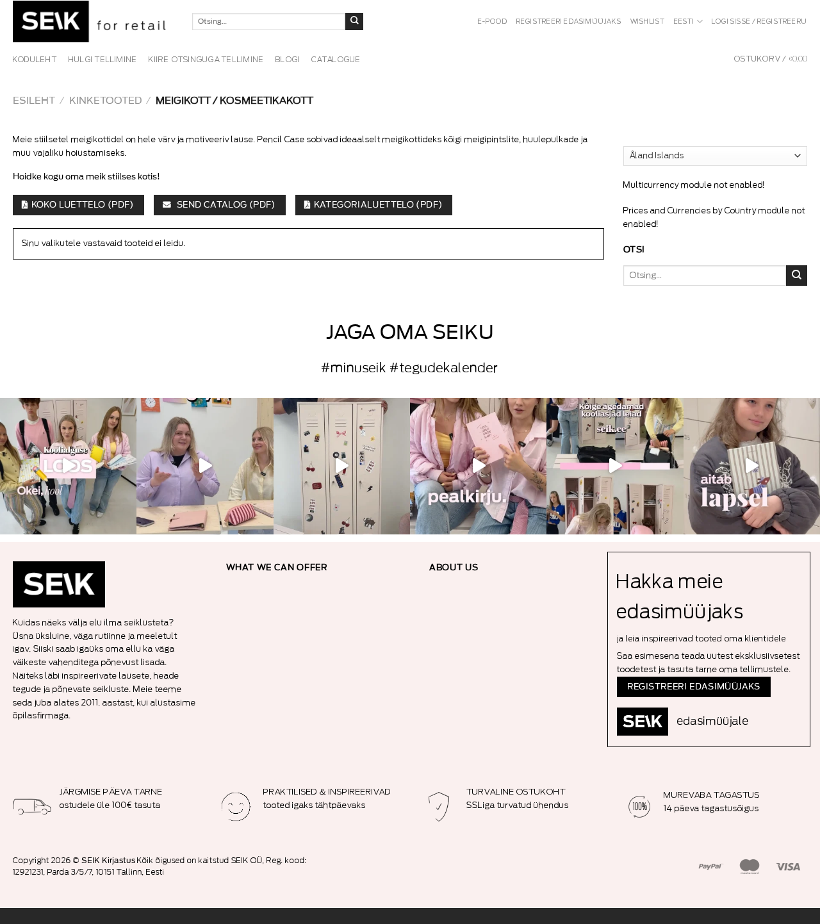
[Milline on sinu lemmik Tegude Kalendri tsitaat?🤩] (478, 466)
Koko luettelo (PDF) (82, 205)
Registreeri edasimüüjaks (568, 22)
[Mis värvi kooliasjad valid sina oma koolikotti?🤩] (614, 466)
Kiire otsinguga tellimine (206, 59)
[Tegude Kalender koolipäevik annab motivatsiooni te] (752, 466)
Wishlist (647, 22)
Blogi (287, 59)
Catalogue (336, 59)
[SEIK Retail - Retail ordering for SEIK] (93, 21)
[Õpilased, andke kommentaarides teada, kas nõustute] (204, 466)
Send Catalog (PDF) (225, 205)
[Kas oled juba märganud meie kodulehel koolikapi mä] (342, 466)
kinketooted (105, 101)
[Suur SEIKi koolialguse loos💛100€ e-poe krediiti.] (68, 466)
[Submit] (354, 22)
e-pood (492, 22)
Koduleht (35, 59)
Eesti (684, 22)
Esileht (34, 101)
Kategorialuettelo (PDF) (378, 205)
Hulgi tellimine (103, 59)
